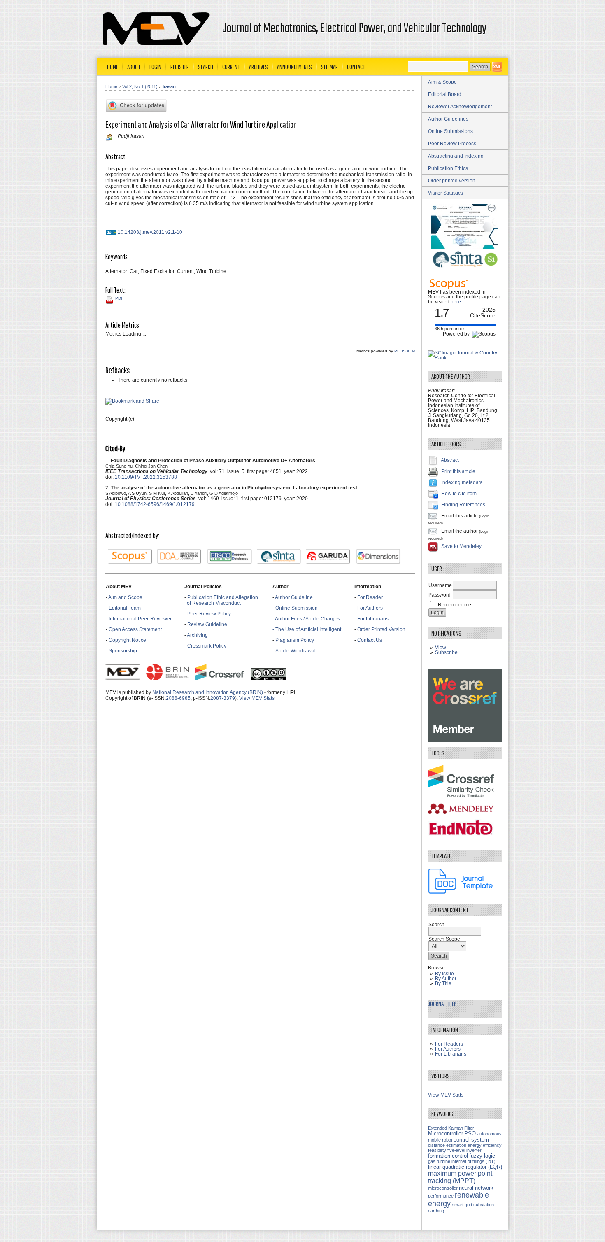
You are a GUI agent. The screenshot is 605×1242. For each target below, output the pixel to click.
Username (440, 585)
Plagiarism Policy (294, 640)
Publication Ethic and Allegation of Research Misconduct (221, 600)
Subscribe (446, 652)
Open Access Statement (135, 629)
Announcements (294, 66)
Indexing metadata (462, 482)
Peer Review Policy (209, 614)
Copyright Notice (127, 640)
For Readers (449, 1044)
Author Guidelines (448, 119)
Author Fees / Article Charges (307, 619)
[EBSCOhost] (229, 556)
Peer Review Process (452, 143)
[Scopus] (130, 556)
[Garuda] (328, 556)
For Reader (370, 597)
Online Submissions (450, 131)
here (456, 301)
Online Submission (296, 608)
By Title (443, 983)
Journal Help (442, 1003)
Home (112, 66)
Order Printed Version (381, 629)
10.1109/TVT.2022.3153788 (146, 477)
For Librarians (373, 619)
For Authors (370, 608)
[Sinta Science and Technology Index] (279, 556)
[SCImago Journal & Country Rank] (465, 357)
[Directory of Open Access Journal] (179, 556)
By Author (445, 978)
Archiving (198, 635)
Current (231, 66)
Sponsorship (123, 651)
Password (439, 594)
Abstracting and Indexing (456, 156)
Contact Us (369, 640)
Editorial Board (444, 94)
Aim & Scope (442, 81)
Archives (258, 66)
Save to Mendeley (461, 546)
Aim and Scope (125, 597)
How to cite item (459, 493)
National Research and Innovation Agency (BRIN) (207, 692)
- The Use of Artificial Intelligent (306, 629)
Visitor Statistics (445, 193)
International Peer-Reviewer (140, 619)
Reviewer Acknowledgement (460, 106)
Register (179, 66)
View (440, 647)
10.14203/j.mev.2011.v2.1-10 (150, 232)
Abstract (450, 460)
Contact (356, 66)
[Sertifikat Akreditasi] (465, 247)
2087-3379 (222, 698)
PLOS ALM (404, 351)
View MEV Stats (257, 698)
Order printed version (451, 180)
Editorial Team (125, 608)
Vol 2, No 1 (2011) (140, 86)
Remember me (454, 604)
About (133, 66)
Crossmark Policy (206, 646)
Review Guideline (207, 624)
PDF (119, 298)
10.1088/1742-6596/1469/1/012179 (155, 504)
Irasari (169, 86)
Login (155, 66)
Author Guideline (294, 597)
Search (205, 66)
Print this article (458, 471)
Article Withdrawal (295, 651)
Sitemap (329, 66)
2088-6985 (178, 698)
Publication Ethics (448, 168)
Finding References (463, 504)
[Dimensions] (378, 556)
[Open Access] (497, 66)
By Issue (444, 973)
